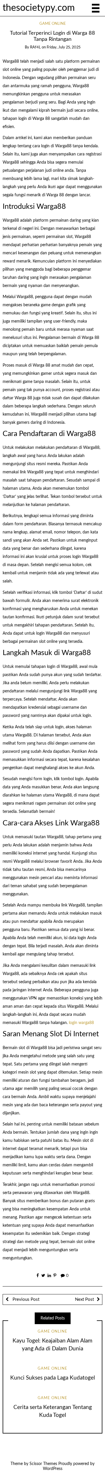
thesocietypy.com (39, 8)
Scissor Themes (43, 1464)
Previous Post (25, 1299)
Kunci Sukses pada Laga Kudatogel (52, 1378)
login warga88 (81, 1023)
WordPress (52, 1469)
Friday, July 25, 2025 (63, 47)
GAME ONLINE (52, 24)
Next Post (84, 1299)
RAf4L (35, 47)
